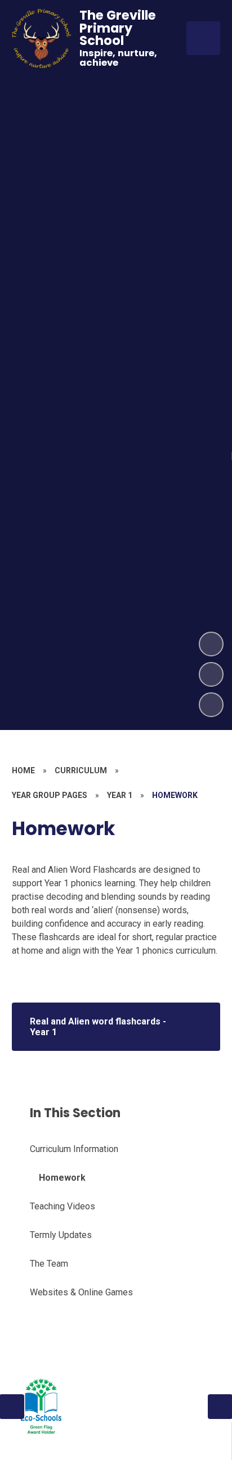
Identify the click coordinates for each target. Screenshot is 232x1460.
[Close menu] (203, 38)
